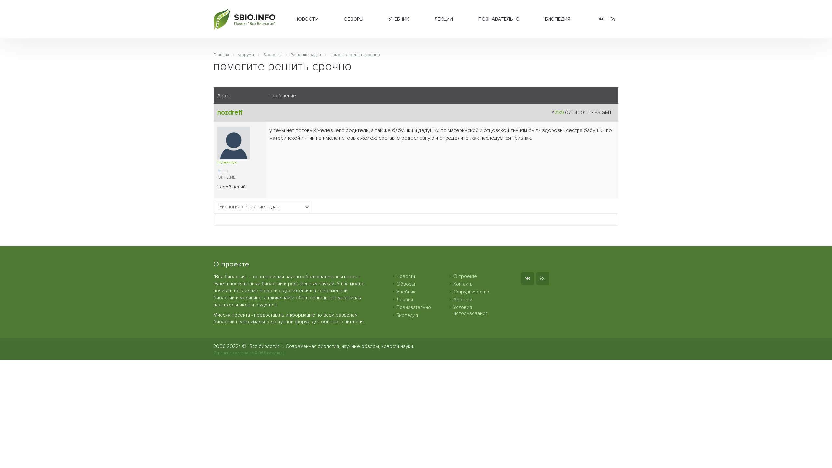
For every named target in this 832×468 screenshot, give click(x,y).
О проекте (465, 276)
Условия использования (470, 310)
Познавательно (499, 19)
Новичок (227, 162)
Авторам (462, 300)
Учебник (399, 19)
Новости (306, 19)
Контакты (463, 284)
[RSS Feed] (612, 19)
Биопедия (557, 19)
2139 (559, 113)
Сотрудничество (471, 292)
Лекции (444, 19)
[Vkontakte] (601, 19)
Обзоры (353, 19)
